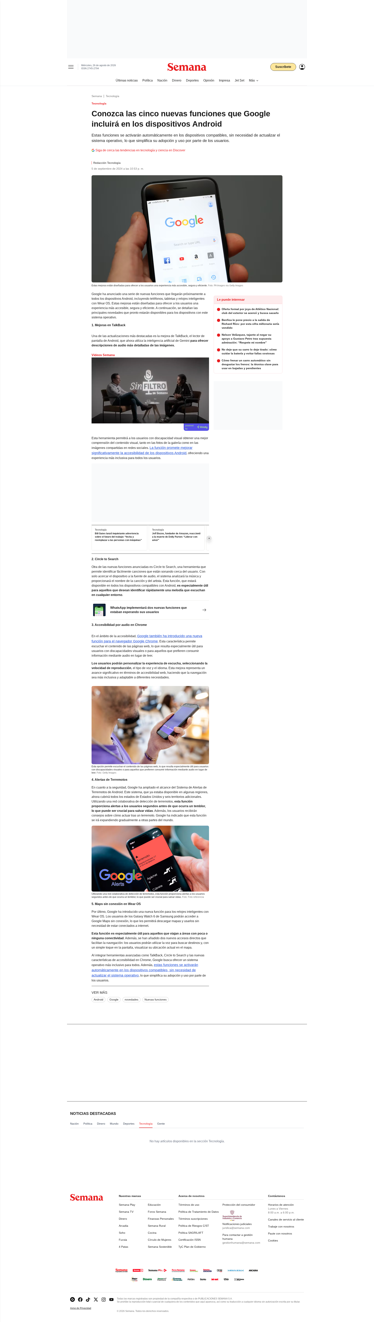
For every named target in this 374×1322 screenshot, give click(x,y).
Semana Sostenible (160, 1246)
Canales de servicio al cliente (286, 1219)
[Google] (72, 1299)
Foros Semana (157, 1211)
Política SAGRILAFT (190, 1232)
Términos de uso (188, 1204)
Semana (97, 96)
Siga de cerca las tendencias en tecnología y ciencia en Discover (140, 150)
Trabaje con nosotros (281, 1226)
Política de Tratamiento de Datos (198, 1211)
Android (98, 999)
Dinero (123, 1218)
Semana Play (127, 1204)
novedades (131, 999)
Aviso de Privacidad (84, 1308)
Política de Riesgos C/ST (193, 1225)
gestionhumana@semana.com (241, 1242)
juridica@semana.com (236, 1227)
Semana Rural (157, 1225)
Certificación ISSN (189, 1239)
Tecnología (112, 96)
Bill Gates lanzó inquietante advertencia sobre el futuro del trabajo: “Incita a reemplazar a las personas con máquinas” (118, 537)
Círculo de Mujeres (159, 1239)
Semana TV (126, 1211)
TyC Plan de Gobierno (192, 1246)
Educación (154, 1204)
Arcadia (123, 1225)
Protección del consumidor (238, 1204)
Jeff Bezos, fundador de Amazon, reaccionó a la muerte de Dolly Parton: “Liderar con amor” (176, 537)
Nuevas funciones (156, 999)
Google (113, 999)
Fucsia (123, 1239)
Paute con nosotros (280, 1233)
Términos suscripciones (193, 1218)
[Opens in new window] (80, 1299)
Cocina (152, 1232)
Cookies (273, 1240)
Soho (122, 1232)
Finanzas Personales (161, 1218)
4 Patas (123, 1246)
